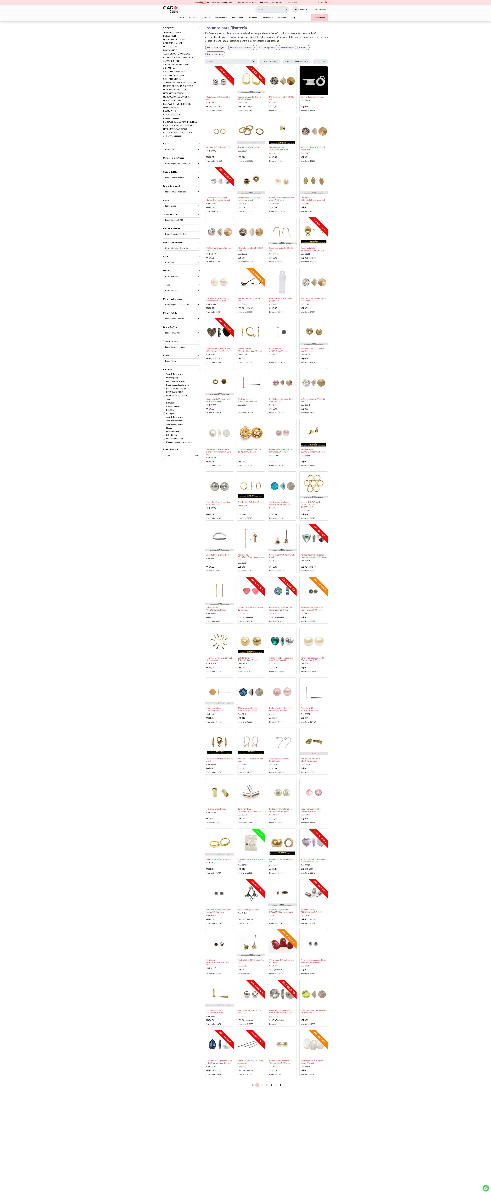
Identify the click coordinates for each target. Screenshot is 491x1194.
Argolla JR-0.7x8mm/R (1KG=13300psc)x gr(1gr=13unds (310, 504)
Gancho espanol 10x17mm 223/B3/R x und (249, 98)
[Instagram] (322, 2)
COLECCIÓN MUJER (172, 43)
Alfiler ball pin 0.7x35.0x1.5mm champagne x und (251, 557)
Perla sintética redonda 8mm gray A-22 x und (218, 503)
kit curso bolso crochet (176, 388)
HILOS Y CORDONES (172, 100)
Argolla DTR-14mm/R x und (218, 555)
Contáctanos (319, 18)
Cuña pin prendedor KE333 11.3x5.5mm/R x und (249, 450)
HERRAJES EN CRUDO (173, 93)
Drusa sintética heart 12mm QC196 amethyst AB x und (218, 349)
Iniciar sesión (320, 9)
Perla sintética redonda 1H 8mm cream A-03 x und (217, 299)
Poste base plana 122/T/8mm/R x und (215, 709)
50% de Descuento (174, 374)
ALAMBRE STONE (171, 61)
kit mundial (171, 402)
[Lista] (324, 61)
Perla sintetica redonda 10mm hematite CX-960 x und (313, 961)
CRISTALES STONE (172, 79)
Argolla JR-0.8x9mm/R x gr (249, 147)
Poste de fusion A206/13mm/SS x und (278, 349)
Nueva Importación (174, 438)
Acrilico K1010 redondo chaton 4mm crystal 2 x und (218, 198)
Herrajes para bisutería (241, 47)
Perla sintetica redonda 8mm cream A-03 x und (281, 198)
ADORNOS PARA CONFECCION (178, 57)
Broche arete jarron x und (248, 909)
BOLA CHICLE (169, 36)
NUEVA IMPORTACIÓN (174, 39)
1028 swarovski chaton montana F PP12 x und (248, 709)
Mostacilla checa (215, 54)
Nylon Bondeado (173, 431)
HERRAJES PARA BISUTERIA (176, 96)
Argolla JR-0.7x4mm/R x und (218, 147)
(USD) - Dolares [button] (269, 61)
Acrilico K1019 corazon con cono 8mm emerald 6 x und (281, 659)
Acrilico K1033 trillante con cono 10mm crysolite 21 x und (313, 556)
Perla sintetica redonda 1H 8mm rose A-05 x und (280, 709)
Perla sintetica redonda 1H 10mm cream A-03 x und (280, 1061)
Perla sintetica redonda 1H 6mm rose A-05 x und (280, 450)
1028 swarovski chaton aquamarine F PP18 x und (280, 503)
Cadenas (303, 47)
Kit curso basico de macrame (179, 442)
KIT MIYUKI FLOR (174, 392)
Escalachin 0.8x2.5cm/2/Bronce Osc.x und (217, 962)
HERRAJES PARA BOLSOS (175, 129)
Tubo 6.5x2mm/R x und (216, 809)
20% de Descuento (174, 424)
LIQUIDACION (170, 46)
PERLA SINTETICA (171, 114)
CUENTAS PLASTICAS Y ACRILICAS (179, 82)
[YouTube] (326, 2)
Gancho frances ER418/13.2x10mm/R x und (250, 349)
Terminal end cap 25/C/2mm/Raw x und (278, 148)
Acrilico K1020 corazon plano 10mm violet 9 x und (313, 860)
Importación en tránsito (176, 395)
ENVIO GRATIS (170, 50)
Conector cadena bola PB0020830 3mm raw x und (281, 910)
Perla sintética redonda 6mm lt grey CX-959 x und (218, 910)
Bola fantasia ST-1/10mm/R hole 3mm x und (313, 349)
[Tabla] (316, 61)
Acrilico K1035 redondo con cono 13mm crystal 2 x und (281, 1011)
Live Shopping (172, 377)
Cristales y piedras (266, 47)
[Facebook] (319, 2)
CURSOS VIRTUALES (172, 136)
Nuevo (169, 428)
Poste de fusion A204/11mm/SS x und (247, 400)
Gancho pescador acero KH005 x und (279, 759)
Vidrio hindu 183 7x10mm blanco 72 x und (312, 1061)
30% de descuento (174, 420)
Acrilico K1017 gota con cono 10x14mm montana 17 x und (219, 1061)
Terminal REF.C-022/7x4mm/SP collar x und (250, 810)
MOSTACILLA (169, 111)
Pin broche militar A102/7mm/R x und (214, 1011)
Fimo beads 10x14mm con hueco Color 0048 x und (280, 608)
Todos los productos (172, 32)
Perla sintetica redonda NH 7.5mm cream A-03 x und (312, 659)
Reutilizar (170, 410)
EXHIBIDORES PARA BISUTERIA (178, 86)
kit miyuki (170, 413)
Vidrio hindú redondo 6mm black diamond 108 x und (312, 608)
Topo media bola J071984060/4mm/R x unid (312, 249)
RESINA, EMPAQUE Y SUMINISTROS (180, 122)
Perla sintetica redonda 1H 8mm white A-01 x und (280, 810)
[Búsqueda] (286, 9)
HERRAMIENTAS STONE (174, 89)
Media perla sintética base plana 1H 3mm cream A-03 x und (218, 451)
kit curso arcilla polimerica (177, 385)
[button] (296, 61)
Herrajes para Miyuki (175, 381)
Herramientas (287, 47)
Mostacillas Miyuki (171, 107)
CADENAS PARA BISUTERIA (176, 64)
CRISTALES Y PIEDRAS (173, 75)
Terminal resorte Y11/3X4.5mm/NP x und (311, 910)
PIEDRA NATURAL (171, 118)
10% (168, 399)
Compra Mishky (173, 406)
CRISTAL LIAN (169, 68)
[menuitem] (181, 17)
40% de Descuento (174, 417)
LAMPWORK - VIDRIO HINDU (177, 104)
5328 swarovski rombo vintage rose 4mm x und (311, 810)
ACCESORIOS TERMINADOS (176, 53)
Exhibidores (171, 435)
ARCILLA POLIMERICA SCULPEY (178, 125)
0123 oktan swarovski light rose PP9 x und (281, 400)
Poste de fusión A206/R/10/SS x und (309, 709)
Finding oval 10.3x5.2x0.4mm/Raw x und (313, 198)
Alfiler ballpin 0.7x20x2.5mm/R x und (216, 608)
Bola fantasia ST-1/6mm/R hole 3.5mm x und (218, 400)
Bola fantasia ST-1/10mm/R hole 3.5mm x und (250, 198)
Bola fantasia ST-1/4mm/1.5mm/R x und (248, 659)
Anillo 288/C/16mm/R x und (218, 859)
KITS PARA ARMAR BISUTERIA (177, 132)
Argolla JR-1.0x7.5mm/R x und (251, 502)
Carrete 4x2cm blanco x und (312, 97)
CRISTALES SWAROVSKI (174, 71)
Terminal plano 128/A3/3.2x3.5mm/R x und (313, 450)
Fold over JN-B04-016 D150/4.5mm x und (310, 759)
